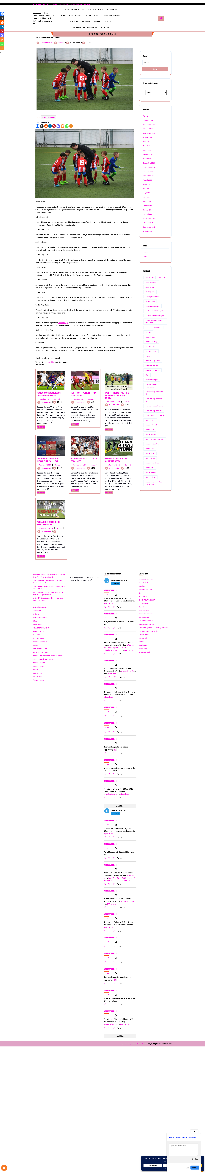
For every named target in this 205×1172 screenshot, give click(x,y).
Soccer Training (39, 662)
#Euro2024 (150, 277)
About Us (97, 21)
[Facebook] (37, 126)
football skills (150, 346)
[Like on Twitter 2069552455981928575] (114, 716)
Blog (35, 621)
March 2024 (147, 201)
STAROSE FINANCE (110, 590)
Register (146, 252)
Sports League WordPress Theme (134, 1044)
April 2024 (146, 197)
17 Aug (107, 594)
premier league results (154, 411)
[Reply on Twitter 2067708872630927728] (106, 774)
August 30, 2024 (78, 399)
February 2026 (148, 120)
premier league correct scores (154, 400)
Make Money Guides (41, 4)
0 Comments (46, 402)
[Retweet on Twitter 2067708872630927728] (110, 774)
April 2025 (146, 146)
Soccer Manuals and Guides (112, 15)
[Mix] (62, 126)
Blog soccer (37, 624)
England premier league (154, 311)
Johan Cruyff (63, 323)
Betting (36, 614)
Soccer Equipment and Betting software (48, 656)
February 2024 (148, 206)
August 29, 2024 (44, 399)
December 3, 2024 (113, 402)
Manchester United (153, 370)
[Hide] (1, 52)
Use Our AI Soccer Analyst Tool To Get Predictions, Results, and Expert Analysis (91, 9)
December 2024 (149, 163)
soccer (162, 415)
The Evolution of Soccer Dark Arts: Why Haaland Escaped (47, 581)
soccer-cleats (150, 420)
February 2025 (148, 154)
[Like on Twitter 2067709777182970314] (114, 753)
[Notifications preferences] (4, 1168)
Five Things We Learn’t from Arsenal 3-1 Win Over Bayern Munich (48, 593)
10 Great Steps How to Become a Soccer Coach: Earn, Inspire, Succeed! (117, 395)
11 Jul (106, 617)
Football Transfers (40, 642)
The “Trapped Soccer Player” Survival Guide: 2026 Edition (48, 460)
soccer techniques (48, 117)
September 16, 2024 (114, 465)
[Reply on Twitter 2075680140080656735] (106, 653)
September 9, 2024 (46, 528)
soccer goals (150, 453)
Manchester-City (152, 365)
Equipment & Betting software (71, 15)
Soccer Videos (38, 666)
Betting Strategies (40, 617)
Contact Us (107, 21)
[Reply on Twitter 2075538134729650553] (106, 677)
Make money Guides (40, 652)
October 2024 (148, 171)
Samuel (61, 43)
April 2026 (146, 116)
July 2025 (146, 141)
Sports (35, 669)
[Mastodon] (58, 126)
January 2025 (147, 159)
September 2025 (149, 133)
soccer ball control (152, 425)
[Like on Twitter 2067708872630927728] (114, 774)
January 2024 (147, 210)
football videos (151, 351)
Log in (145, 256)
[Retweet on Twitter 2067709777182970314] (110, 753)
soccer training (151, 472)
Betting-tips (150, 292)
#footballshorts (110, 794)
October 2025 (148, 129)
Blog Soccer (74, 21)
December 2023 (149, 214)
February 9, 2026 (45, 465)
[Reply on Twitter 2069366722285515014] (106, 732)
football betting (151, 342)
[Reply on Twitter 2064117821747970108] (106, 797)
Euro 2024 (36, 635)
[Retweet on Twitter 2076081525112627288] (110, 628)
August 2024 (147, 180)
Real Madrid (150, 415)
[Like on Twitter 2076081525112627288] (114, 628)
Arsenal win (150, 287)
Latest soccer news (40, 649)
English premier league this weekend (154, 321)
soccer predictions (152, 463)
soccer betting (151, 434)
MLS (147, 375)
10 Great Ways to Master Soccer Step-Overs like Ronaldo (49, 394)
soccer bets (150, 430)
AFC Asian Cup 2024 (40, 607)
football (148, 332)
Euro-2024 (157, 327)
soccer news (150, 458)
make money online (153, 361)
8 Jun (106, 785)
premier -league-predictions (152, 386)
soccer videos (150, 477)
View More (41, 427)
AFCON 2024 (37, 611)
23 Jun (107, 711)
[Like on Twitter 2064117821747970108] (114, 797)
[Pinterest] (54, 126)
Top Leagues (86, 21)
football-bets (150, 337)
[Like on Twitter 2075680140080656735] (114, 653)
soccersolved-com (41, 13)
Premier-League (152, 380)
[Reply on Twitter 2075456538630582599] (106, 700)
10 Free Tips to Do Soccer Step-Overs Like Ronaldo (49, 523)
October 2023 (148, 223)
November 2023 (149, 218)
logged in (50, 362)
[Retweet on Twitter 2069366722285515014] (110, 732)
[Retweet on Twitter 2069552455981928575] (110, 716)
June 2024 (146, 188)
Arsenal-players (151, 282)
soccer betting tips (152, 444)
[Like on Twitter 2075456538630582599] (114, 700)
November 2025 (149, 124)
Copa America (38, 631)
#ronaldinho (126, 671)
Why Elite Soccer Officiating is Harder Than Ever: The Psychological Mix (49, 576)
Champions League (153, 306)
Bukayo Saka (150, 301)
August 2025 (147, 137)
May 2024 (146, 193)
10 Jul (106, 638)
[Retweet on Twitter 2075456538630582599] (110, 700)
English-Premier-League (155, 315)
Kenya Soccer (38, 645)
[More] (71, 126)
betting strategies (152, 296)
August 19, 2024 (46, 43)
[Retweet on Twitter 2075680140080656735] (110, 653)
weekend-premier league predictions (155, 483)
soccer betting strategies (155, 439)
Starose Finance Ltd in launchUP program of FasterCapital (91, 27)
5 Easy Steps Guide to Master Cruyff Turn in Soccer (116, 460)
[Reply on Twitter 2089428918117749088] (106, 607)
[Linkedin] (50, 126)
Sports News (38, 676)
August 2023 (147, 231)
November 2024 (149, 167)
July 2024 (146, 184)
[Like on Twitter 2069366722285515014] (114, 732)
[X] (42, 126)
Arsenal (162, 277)
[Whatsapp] (67, 126)
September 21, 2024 (80, 465)
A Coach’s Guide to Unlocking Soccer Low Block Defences (48, 599)
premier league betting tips (154, 393)
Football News (38, 638)
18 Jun (107, 743)
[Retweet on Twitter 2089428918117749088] (110, 607)
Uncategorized (38, 680)
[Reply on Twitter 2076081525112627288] (106, 628)
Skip (187, 1167)
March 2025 (147, 150)
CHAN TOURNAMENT (41, 628)
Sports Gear (37, 673)
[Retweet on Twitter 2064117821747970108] (110, 797)
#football (130, 645)
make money (150, 356)
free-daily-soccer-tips (60, 4)
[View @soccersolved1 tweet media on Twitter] (115, 749)
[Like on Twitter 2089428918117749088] (114, 607)
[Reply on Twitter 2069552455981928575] (106, 716)
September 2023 (149, 227)
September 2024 (149, 176)
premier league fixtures (154, 406)
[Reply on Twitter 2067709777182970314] (106, 753)
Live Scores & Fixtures (92, 15)
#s (105, 648)
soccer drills (150, 449)
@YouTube (108, 603)
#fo (132, 671)
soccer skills (150, 468)
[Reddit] (46, 126)
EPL (147, 327)
